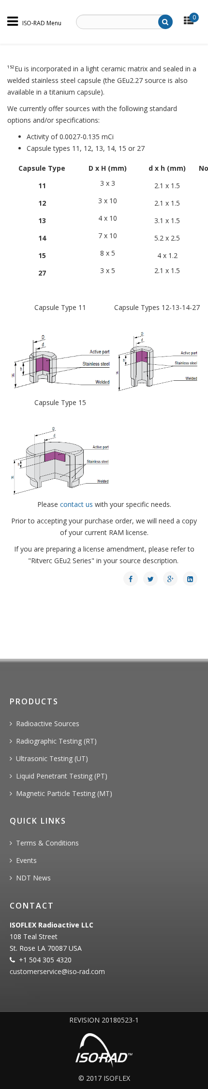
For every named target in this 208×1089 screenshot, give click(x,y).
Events (26, 860)
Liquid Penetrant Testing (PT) (61, 775)
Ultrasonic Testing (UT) (52, 758)
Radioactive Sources (47, 723)
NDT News (33, 877)
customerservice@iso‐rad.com (57, 971)
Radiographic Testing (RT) (56, 741)
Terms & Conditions (47, 842)
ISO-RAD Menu (41, 22)
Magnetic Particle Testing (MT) (64, 793)
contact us (76, 504)
